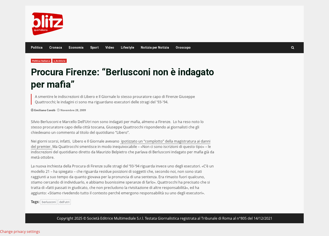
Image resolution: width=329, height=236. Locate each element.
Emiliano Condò (44, 110)
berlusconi (49, 202)
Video (109, 47)
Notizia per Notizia (155, 47)
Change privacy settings (20, 231)
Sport (94, 47)
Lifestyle (127, 47)
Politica (37, 47)
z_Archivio (59, 60)
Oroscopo (183, 47)
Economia (76, 47)
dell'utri (64, 202)
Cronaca (55, 47)
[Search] (292, 47)
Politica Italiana (41, 60)
